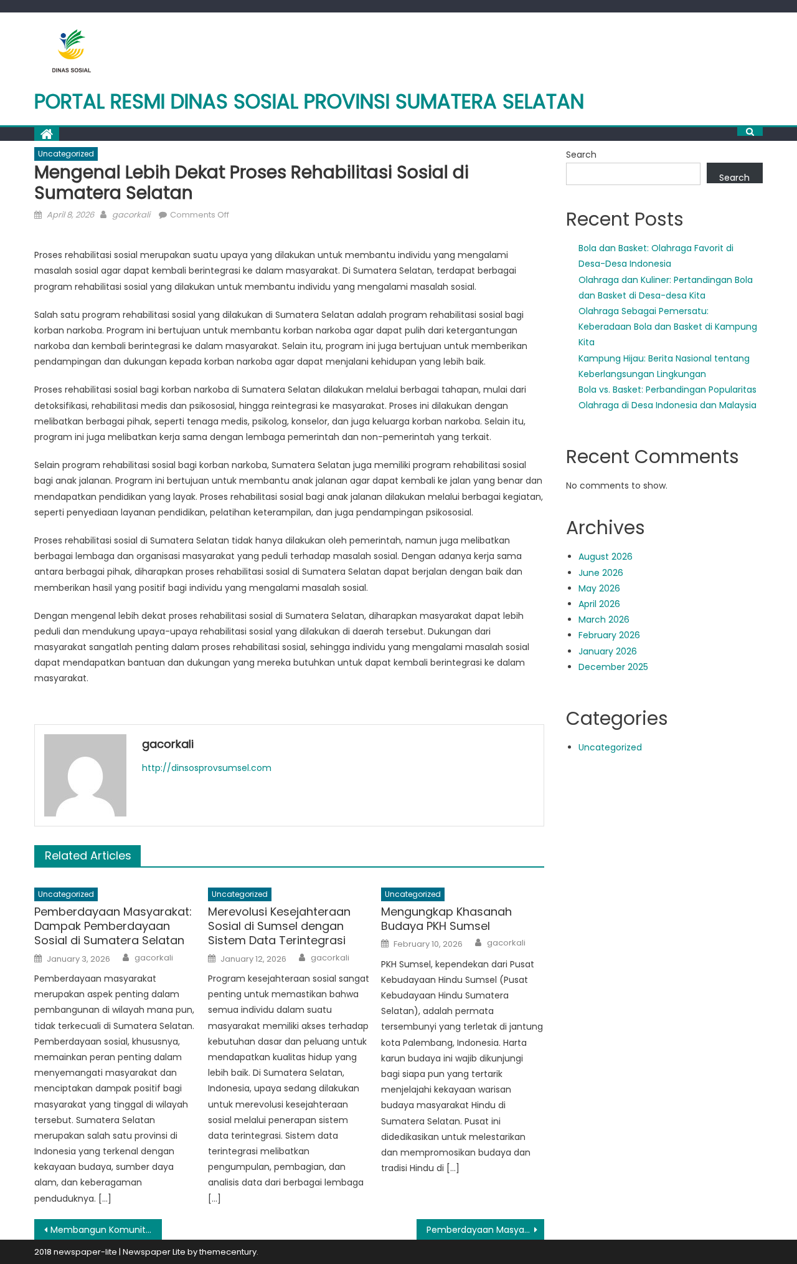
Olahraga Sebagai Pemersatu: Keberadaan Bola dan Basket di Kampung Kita (667, 326)
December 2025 (613, 667)
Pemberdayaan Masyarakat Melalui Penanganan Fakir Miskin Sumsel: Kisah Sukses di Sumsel (485, 1229)
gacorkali (131, 215)
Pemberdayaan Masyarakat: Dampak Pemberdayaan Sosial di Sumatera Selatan (113, 926)
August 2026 (605, 556)
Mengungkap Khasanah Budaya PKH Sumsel (446, 919)
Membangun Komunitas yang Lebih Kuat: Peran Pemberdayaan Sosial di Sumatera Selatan (106, 1229)
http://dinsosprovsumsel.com (206, 768)
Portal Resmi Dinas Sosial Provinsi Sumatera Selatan (309, 101)
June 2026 (600, 573)
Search (581, 154)
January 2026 (607, 651)
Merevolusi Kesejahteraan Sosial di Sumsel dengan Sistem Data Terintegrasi (279, 926)
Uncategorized (66, 153)
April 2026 (599, 604)
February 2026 (609, 635)
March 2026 (604, 619)
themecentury (228, 1252)
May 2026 (599, 588)
